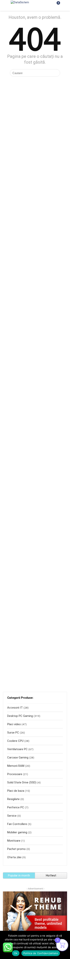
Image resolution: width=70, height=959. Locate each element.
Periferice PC (15, 807)
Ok (16, 953)
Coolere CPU (15, 741)
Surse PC (13, 732)
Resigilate (13, 799)
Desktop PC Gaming (20, 716)
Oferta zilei (14, 857)
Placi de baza (15, 790)
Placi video (14, 724)
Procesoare (14, 774)
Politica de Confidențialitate (40, 953)
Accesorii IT (15, 707)
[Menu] (4, 5)
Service (12, 815)
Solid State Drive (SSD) (21, 782)
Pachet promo (16, 849)
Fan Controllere (17, 824)
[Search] (47, 5)
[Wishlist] (64, 5)
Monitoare (13, 840)
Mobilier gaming (17, 832)
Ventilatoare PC (17, 749)
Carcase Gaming (17, 757)
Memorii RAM (15, 766)
